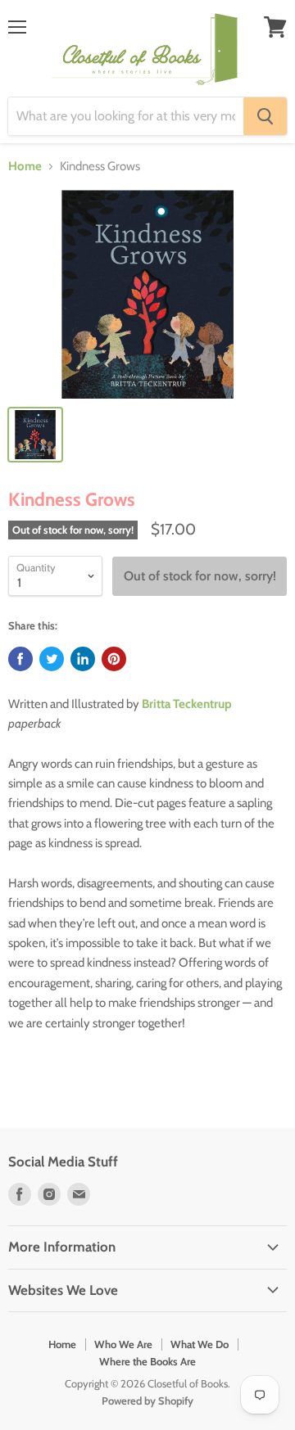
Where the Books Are (147, 1361)
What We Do (199, 1344)
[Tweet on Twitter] (51, 659)
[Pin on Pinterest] (114, 659)
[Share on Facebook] (20, 659)
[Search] (265, 116)
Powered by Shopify (147, 1400)
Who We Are (123, 1344)
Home (25, 167)
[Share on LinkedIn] (82, 659)
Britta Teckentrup (187, 704)
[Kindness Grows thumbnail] (35, 434)
